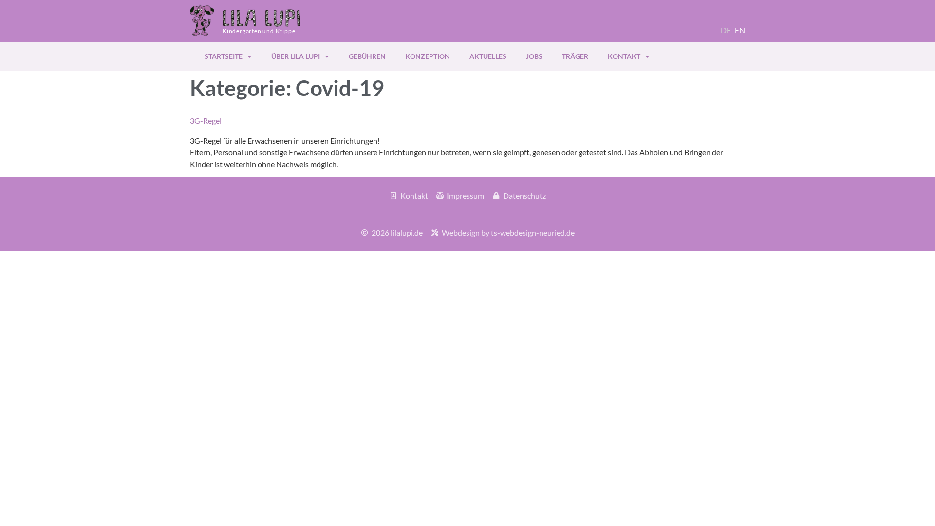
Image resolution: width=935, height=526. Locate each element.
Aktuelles (487, 56)
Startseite (224, 56)
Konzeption (427, 56)
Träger (575, 56)
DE (726, 30)
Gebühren (367, 56)
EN (740, 30)
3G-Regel (206, 120)
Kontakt (624, 56)
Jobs (534, 56)
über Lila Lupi (295, 56)
